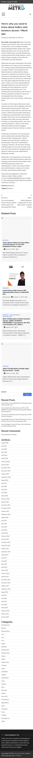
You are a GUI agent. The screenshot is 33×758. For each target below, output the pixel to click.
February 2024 (5, 536)
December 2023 (5, 542)
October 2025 (5, 474)
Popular (3, 693)
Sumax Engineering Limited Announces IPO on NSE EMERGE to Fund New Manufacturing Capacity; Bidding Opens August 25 (16, 409)
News (2, 687)
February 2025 (5, 499)
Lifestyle (3, 674)
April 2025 (4, 492)
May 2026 (4, 452)
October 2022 (5, 586)
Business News (15, 315)
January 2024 (5, 539)
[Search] (30, 14)
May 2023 (4, 564)
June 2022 (4, 598)
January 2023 (5, 576)
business (10, 188)
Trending (3, 715)
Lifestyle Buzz (5, 678)
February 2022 (5, 611)
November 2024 (5, 508)
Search (3, 392)
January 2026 (5, 464)
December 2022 (5, 579)
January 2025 (5, 502)
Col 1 (2, 634)
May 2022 (4, 601)
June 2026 (4, 449)
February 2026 (5, 461)
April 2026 (4, 455)
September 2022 (6, 589)
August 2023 (4, 554)
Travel (3, 712)
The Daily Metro (19, 753)
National (3, 684)
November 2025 (5, 471)
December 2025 (5, 467)
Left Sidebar (4, 671)
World (3, 721)
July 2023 (4, 558)
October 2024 (5, 511)
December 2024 (5, 505)
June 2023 (4, 561)
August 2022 (4, 592)
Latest (3, 668)
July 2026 (4, 446)
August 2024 (4, 517)
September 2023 (6, 551)
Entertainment (5, 650)
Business (11, 185)
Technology (4, 709)
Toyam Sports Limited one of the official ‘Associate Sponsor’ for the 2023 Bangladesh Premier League (16, 244)
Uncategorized (5, 718)
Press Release (7, 316)
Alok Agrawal (6, 297)
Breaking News (5, 625)
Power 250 (4, 696)
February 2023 (5, 573)
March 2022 (4, 607)
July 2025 (4, 483)
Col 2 (2, 637)
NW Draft (4, 690)
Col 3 (2, 640)
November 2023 (5, 545)
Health (3, 659)
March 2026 (4, 458)
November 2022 (5, 583)
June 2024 (4, 523)
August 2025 (4, 480)
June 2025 (4, 486)
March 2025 (4, 495)
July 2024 (4, 520)
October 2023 (5, 548)
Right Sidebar (5, 702)
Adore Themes (16, 755)
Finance (3, 656)
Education (4, 646)
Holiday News (5, 662)
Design (3, 643)
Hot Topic (3, 665)
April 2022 (4, 604)
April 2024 (4, 530)
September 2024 (6, 514)
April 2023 (4, 567)
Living (3, 681)
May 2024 (4, 527)
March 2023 (4, 570)
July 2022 (4, 595)
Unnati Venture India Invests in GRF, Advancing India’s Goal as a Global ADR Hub (16, 292)
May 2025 (4, 489)
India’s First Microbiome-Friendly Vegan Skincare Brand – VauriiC (16, 369)
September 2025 (6, 477)
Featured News (5, 653)
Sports (3, 706)
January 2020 (5, 617)
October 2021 (5, 614)
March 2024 (4, 533)
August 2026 (4, 443)
